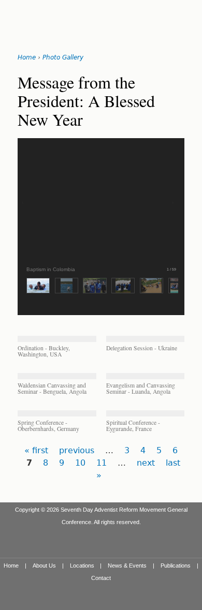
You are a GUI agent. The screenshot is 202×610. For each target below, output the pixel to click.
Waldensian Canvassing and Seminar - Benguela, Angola (52, 388)
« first (36, 450)
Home (27, 57)
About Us (44, 565)
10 (80, 463)
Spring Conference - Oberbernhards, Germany (48, 426)
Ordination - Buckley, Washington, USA (44, 351)
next (146, 463)
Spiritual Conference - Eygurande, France (133, 426)
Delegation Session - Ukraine (141, 348)
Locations (82, 565)
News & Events (127, 565)
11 (101, 463)
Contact (101, 578)
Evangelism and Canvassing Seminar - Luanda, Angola (140, 388)
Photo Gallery (62, 57)
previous (76, 450)
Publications (176, 565)
